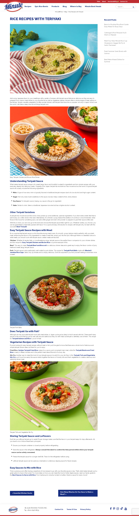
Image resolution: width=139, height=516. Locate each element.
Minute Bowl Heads (93, 6)
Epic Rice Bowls (41, 6)
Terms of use (72, 509)
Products (55, 6)
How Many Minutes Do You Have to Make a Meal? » (76, 493)
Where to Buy (76, 6)
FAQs (98, 1)
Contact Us (124, 1)
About (104, 1)
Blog (65, 6)
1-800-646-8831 (33, 510)
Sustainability (112, 1)
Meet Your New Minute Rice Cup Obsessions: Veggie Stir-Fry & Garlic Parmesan (115, 43)
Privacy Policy (85, 509)
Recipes (28, 6)
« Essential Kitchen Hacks (22, 493)
